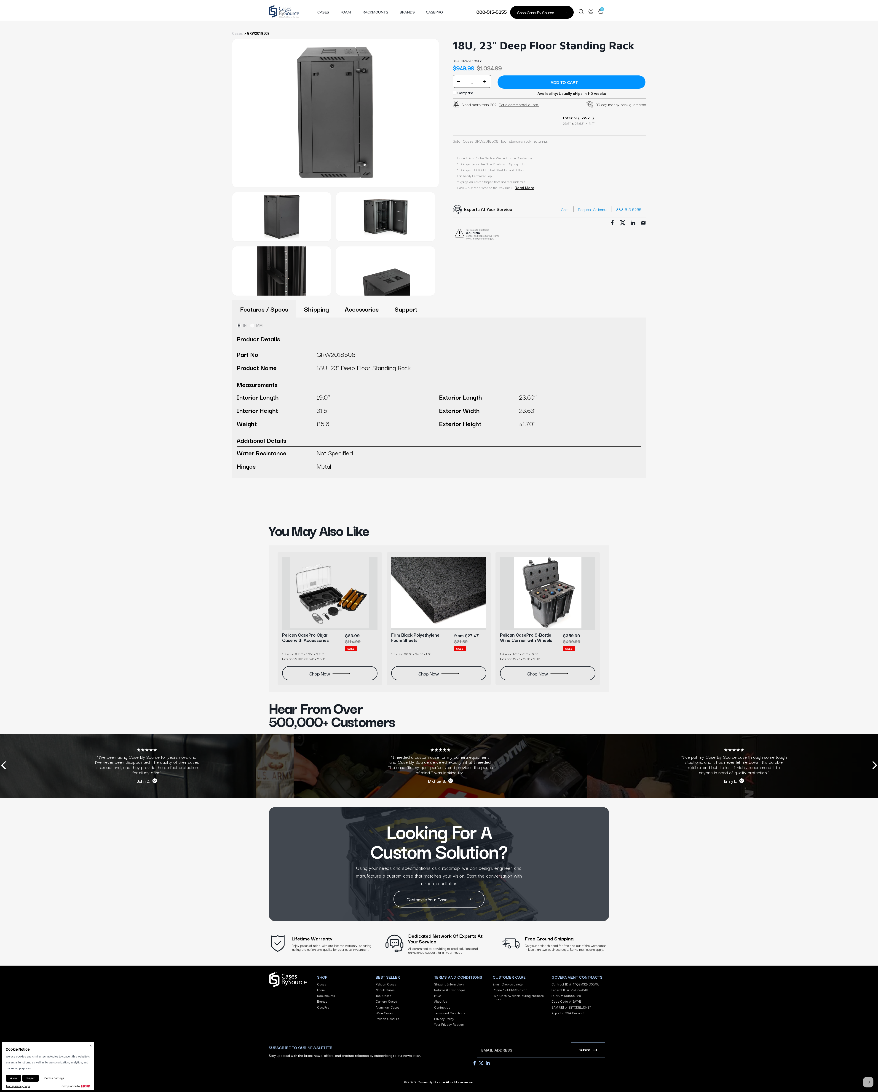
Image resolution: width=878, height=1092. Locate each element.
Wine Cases (384, 1013)
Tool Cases (383, 995)
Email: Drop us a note (508, 984)
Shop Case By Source (535, 12)
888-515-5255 (491, 11)
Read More (524, 187)
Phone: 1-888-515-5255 (510, 990)
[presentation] (3, 766)
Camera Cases (386, 1001)
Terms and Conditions (449, 1013)
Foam (345, 12)
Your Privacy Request (449, 1024)
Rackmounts (375, 12)
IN (244, 325)
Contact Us (442, 1007)
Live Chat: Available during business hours (518, 997)
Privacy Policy (444, 1018)
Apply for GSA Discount (567, 1013)
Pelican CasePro (387, 1018)
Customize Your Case (427, 899)
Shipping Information (449, 984)
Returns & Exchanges (449, 990)
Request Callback (592, 209)
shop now (319, 673)
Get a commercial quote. (519, 104)
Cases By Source (431, 1081)
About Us (440, 1001)
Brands (407, 12)
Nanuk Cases (385, 990)
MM (259, 325)
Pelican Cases (386, 984)
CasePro (434, 12)
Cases (323, 12)
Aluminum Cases (387, 1007)
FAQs (437, 995)
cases (237, 33)
